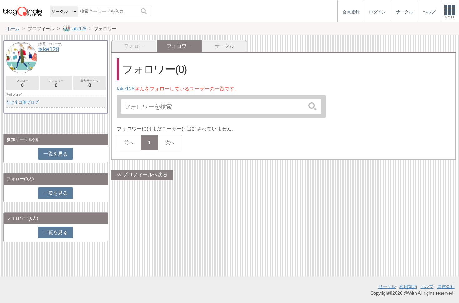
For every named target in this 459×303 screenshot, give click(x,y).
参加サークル (90, 83)
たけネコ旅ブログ (22, 102)
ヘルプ (426, 286)
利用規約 (408, 286)
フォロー (134, 46)
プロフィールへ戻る (145, 174)
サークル (224, 46)
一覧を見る (55, 153)
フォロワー (55, 83)
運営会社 (446, 286)
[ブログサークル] (22, 11)
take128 (126, 88)
